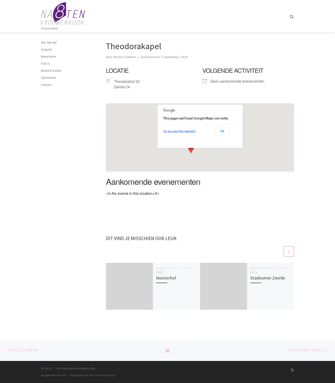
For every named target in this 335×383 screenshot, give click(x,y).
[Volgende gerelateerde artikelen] (289, 251)
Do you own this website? (180, 131)
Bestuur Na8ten (124, 57)
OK (222, 131)
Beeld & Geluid (51, 70)
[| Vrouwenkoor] (63, 13)
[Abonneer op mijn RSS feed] (292, 370)
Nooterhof (166, 278)
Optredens (48, 78)
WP (65, 375)
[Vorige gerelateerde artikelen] (278, 251)
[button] (191, 149)
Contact (46, 85)
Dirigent (46, 49)
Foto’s (45, 63)
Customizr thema (104, 375)
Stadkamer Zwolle (267, 278)
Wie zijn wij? (49, 42)
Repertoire (48, 56)
